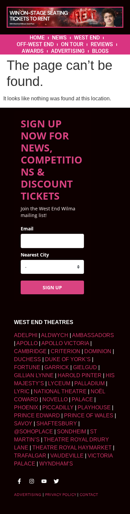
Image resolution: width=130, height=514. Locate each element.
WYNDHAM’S (56, 464)
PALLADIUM (89, 383)
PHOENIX (26, 407)
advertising (27, 494)
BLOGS (100, 51)
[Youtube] (44, 481)
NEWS (59, 37)
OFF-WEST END (35, 44)
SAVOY (23, 423)
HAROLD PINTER (80, 375)
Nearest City (35, 254)
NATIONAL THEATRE (60, 391)
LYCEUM (59, 383)
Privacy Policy (60, 494)
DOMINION (97, 351)
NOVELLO (55, 399)
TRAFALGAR (30, 455)
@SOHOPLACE (33, 431)
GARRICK (56, 367)
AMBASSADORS (93, 335)
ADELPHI (25, 335)
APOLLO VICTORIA (65, 343)
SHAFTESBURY (56, 423)
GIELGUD (85, 367)
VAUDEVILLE (67, 455)
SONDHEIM (71, 431)
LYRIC (22, 391)
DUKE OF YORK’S (68, 359)
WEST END (87, 37)
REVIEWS (102, 44)
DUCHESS (27, 359)
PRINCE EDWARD (37, 415)
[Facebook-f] (19, 481)
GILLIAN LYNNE (34, 375)
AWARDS (33, 51)
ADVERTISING (68, 51)
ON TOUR (72, 44)
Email (27, 228)
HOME (37, 37)
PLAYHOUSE (94, 407)
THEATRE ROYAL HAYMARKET (72, 447)
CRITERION (65, 351)
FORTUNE (27, 367)
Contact (89, 494)
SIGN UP (52, 287)
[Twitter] (56, 481)
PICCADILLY (58, 407)
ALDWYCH (54, 335)
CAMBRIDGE (30, 351)
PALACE (82, 399)
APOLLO (27, 343)
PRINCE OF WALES (88, 415)
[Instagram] (31, 481)
